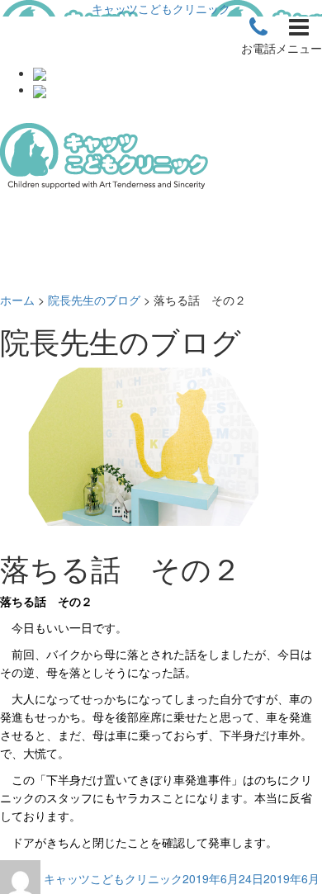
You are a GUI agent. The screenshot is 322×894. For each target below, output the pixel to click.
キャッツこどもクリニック (161, 8)
